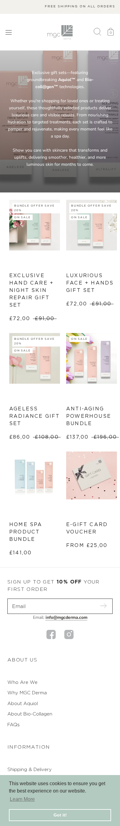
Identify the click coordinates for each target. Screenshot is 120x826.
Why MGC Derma (27, 692)
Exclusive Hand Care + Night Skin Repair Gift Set (31, 290)
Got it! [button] (60, 814)
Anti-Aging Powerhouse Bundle (88, 416)
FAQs (13, 724)
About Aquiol (22, 703)
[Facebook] (51, 634)
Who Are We (22, 682)
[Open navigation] (9, 32)
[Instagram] (69, 634)
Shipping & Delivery (29, 769)
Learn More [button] (22, 799)
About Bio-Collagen (29, 714)
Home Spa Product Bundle (25, 532)
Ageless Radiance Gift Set (34, 416)
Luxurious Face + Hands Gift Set (90, 283)
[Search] (97, 32)
